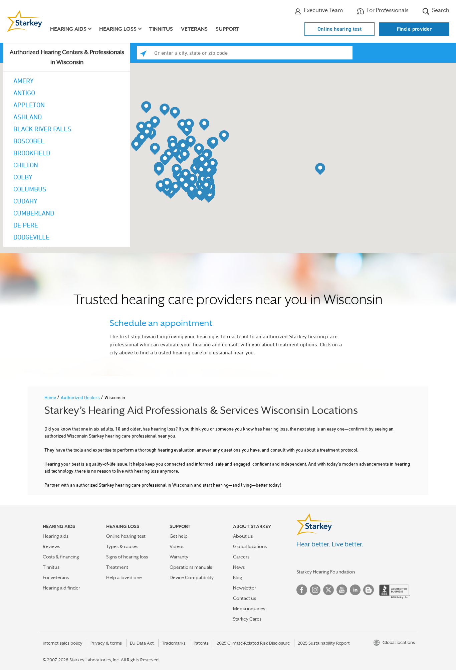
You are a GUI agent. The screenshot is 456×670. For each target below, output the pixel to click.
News (239, 567)
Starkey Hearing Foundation (325, 571)
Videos (177, 546)
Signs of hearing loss (127, 556)
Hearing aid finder (61, 588)
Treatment (117, 567)
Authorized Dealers (81, 397)
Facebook (301, 589)
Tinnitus (161, 29)
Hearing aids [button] (68, 29)
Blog (237, 577)
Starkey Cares (247, 619)
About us (243, 536)
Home (50, 397)
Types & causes (122, 546)
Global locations (250, 546)
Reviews (51, 546)
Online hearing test (339, 28)
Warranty (179, 556)
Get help (179, 536)
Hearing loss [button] (118, 29)
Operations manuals (191, 567)
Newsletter (244, 588)
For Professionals (386, 10)
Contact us (244, 598)
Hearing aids (55, 536)
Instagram (315, 589)
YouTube (341, 589)
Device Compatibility (192, 577)
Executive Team (322, 10)
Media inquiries (249, 608)
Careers (241, 556)
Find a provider (414, 28)
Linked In (355, 589)
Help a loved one (124, 577)
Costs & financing (61, 556)
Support (227, 29)
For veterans (56, 577)
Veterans (194, 29)
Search (440, 10)
